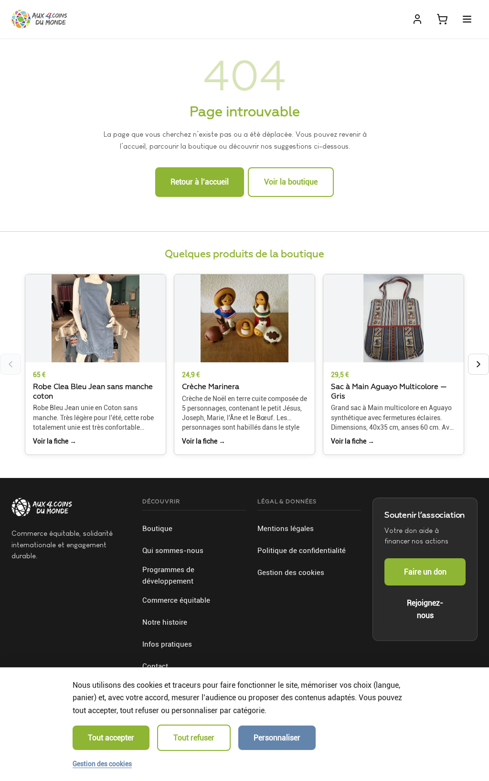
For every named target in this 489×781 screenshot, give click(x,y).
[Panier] (442, 19)
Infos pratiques (167, 644)
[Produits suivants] (478, 364)
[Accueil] (39, 19)
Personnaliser (277, 737)
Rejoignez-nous (425, 609)
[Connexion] (417, 19)
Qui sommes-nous (172, 550)
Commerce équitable (176, 600)
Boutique (157, 528)
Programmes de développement (168, 575)
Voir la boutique (291, 181)
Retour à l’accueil (199, 181)
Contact (155, 666)
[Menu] (467, 19)
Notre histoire (164, 622)
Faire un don (425, 571)
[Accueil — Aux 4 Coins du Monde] (41, 507)
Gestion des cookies (290, 572)
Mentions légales (285, 528)
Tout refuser (193, 737)
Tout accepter (111, 737)
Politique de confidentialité (301, 550)
